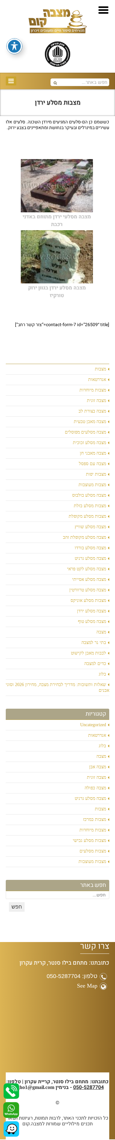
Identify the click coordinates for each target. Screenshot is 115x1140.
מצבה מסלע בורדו (90, 547)
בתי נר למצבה (93, 642)
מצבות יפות (96, 474)
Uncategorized (93, 724)
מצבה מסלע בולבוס (89, 495)
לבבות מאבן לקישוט (88, 653)
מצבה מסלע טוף (92, 621)
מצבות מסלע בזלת (90, 505)
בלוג (102, 674)
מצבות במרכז (94, 819)
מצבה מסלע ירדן (91, 611)
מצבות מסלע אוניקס (88, 600)
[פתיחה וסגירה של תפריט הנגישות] (14, 46)
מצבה (101, 632)
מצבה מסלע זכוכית (89, 442)
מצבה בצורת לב (92, 411)
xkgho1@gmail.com (33, 1087)
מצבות (100, 369)
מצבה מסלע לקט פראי (86, 568)
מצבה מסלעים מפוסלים (85, 432)
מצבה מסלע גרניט (90, 558)
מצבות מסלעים (93, 851)
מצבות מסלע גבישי (89, 840)
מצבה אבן (97, 766)
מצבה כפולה (95, 788)
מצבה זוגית (96, 400)
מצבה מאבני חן (93, 453)
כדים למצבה (95, 663)
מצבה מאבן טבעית (90, 421)
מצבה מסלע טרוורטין (87, 590)
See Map (87, 986)
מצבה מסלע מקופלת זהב (84, 537)
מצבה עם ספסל (92, 463)
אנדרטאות (97, 379)
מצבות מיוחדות (93, 390)
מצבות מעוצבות (92, 484)
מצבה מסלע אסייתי (89, 579)
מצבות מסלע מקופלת (87, 516)
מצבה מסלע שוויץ (90, 526)
